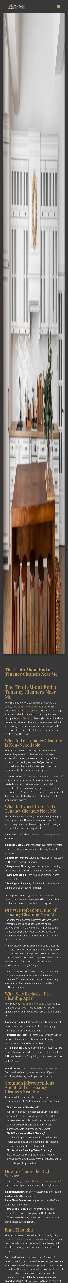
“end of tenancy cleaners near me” (38, 1003)
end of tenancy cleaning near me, (40, 1068)
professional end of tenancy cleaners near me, (29, 1239)
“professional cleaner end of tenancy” (43, 776)
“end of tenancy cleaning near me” (30, 706)
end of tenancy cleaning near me (43, 834)
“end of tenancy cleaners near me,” (43, 1181)
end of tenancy (25, 718)
